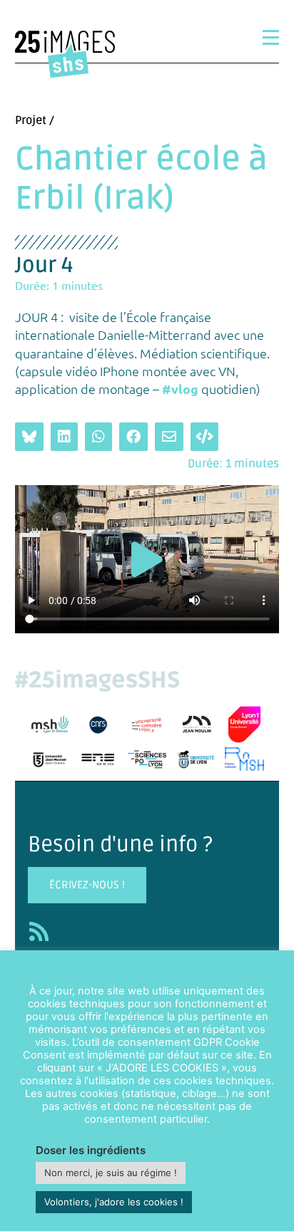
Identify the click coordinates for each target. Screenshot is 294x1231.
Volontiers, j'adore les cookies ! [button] (113, 1201)
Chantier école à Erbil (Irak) (141, 179)
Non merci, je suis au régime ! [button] (110, 1172)
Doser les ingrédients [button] (91, 1150)
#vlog (180, 388)
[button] (147, 559)
